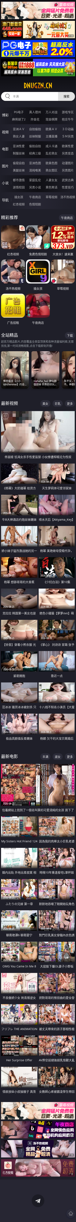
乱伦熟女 (51, 153)
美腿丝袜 (19, 170)
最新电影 (9, 756)
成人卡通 (51, 146)
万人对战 (51, 112)
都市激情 (19, 180)
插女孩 (18, 197)
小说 (5, 183)
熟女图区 (51, 170)
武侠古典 (68, 180)
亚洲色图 (35, 163)
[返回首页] (70, 1213)
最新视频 (9, 403)
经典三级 (35, 153)
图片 (5, 166)
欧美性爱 (68, 146)
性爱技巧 (68, 187)
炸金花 (35, 119)
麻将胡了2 (19, 119)
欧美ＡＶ (51, 129)
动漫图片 (68, 163)
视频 (5, 132)
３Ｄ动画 (68, 129)
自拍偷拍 (35, 129)
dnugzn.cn (38, 85)
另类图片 (68, 170)
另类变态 (68, 153)
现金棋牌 (51, 119)
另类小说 (35, 187)
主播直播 (51, 136)
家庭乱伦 (35, 180)
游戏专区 (68, 112)
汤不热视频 (67, 197)
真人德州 (35, 112)
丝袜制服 (35, 136)
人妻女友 (51, 180)
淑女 (58, 757)
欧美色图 (51, 163)
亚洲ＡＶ (19, 129)
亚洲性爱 (19, 146)
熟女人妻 (19, 136)
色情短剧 (35, 204)
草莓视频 (51, 197)
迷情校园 (19, 187)
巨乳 (58, 404)
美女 (45, 404)
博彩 (5, 115)
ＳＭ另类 (68, 136)
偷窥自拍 (19, 163)
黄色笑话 (51, 187)
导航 (5, 200)
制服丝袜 (19, 153)
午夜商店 (35, 197)
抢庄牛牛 (68, 119)
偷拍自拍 (35, 146)
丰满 (45, 757)
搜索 (66, 96)
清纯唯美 (35, 170)
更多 (70, 404)
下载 (70, 335)
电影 (5, 149)
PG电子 (19, 112)
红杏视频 (19, 204)
